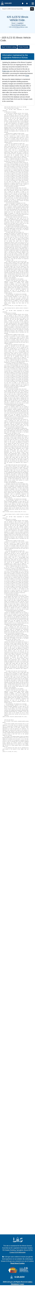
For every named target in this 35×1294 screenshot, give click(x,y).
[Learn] (22, 3)
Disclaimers (15, 1284)
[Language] (27, 3)
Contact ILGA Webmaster (18, 1252)
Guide (27, 75)
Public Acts (5, 71)
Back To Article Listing (9, 47)
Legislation (20, 23)
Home (13, 23)
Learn (22, 1284)
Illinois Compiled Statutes (18, 25)
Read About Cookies (17, 1263)
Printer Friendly (23, 47)
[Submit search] (32, 9)
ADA (30, 1282)
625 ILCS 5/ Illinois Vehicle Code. (18, 27)
